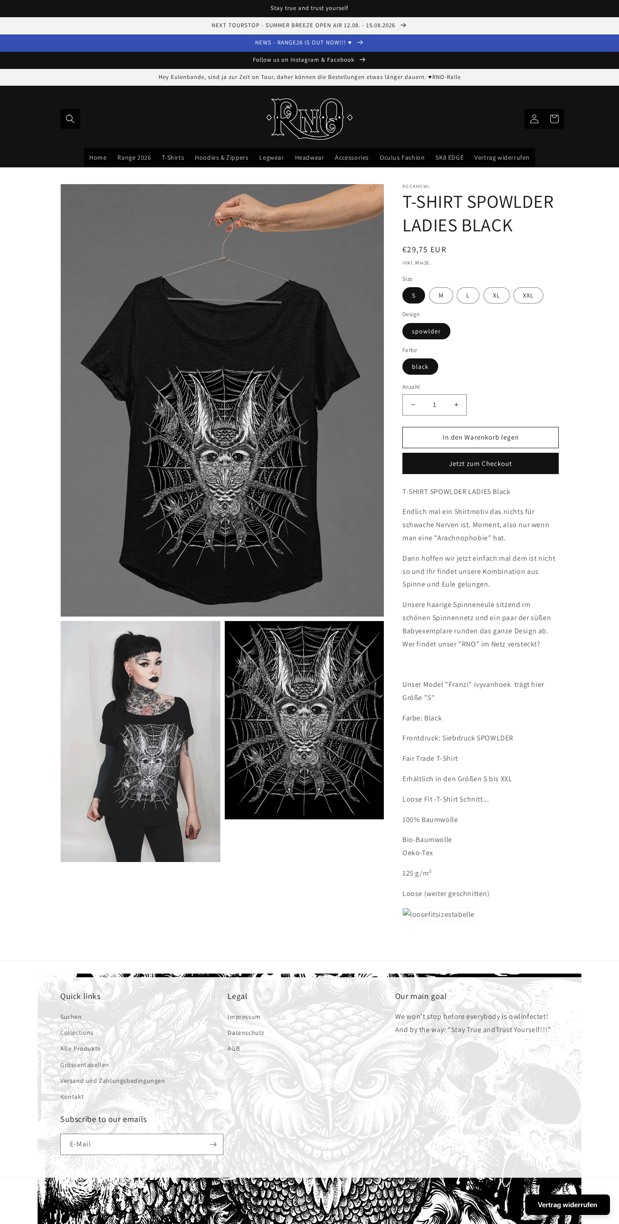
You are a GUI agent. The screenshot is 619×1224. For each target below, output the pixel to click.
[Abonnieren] (213, 1144)
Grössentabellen (84, 1065)
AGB (233, 1048)
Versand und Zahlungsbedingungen (112, 1081)
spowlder (426, 331)
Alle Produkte (80, 1048)
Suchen (71, 1017)
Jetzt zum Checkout (480, 463)
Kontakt (72, 1096)
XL (496, 295)
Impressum (244, 1017)
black (420, 366)
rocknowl (319, 1203)
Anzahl (411, 387)
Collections (77, 1032)
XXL (528, 295)
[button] (70, 119)
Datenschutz (246, 1032)
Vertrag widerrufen (567, 1205)
